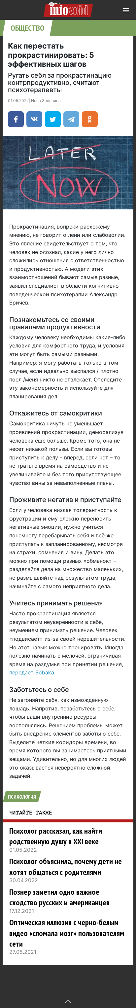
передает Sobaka (31, 672)
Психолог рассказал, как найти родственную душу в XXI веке (55, 836)
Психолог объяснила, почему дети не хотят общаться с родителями (65, 866)
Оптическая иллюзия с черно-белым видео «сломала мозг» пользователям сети (66, 933)
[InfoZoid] (68, 8)
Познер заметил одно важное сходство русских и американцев (59, 897)
